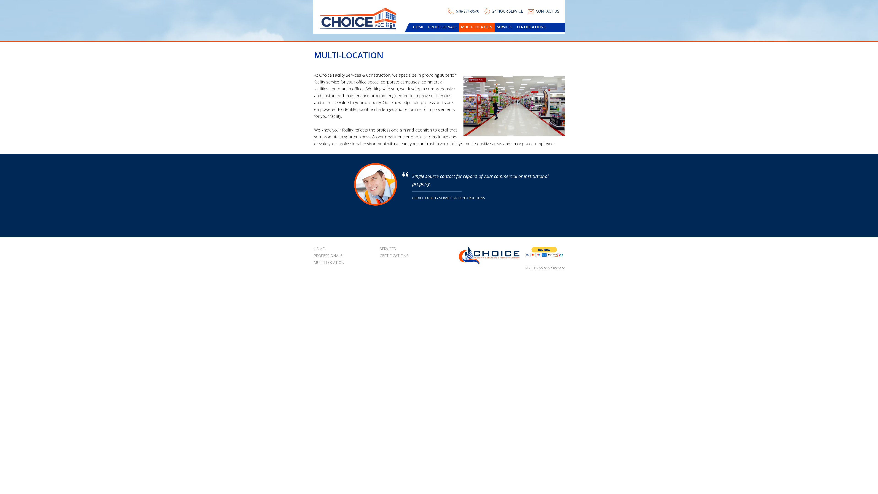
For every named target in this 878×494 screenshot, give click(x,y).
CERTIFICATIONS (531, 27)
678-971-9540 (467, 11)
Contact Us (547, 11)
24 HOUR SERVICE (507, 11)
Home (418, 27)
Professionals (442, 27)
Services (504, 27)
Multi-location (476, 27)
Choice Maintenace (551, 268)
